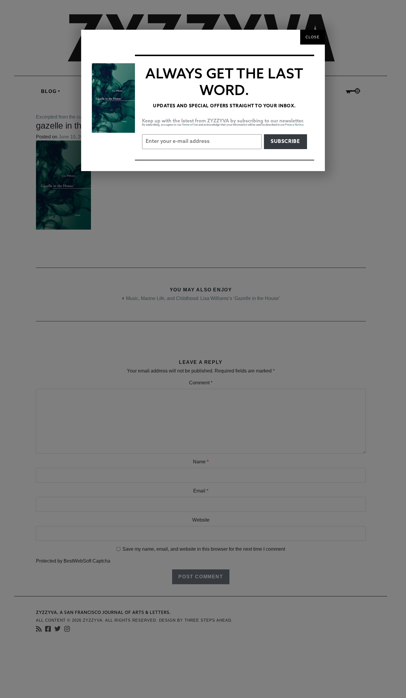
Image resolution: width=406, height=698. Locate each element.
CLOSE (313, 37)
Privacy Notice (294, 125)
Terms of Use (190, 125)
